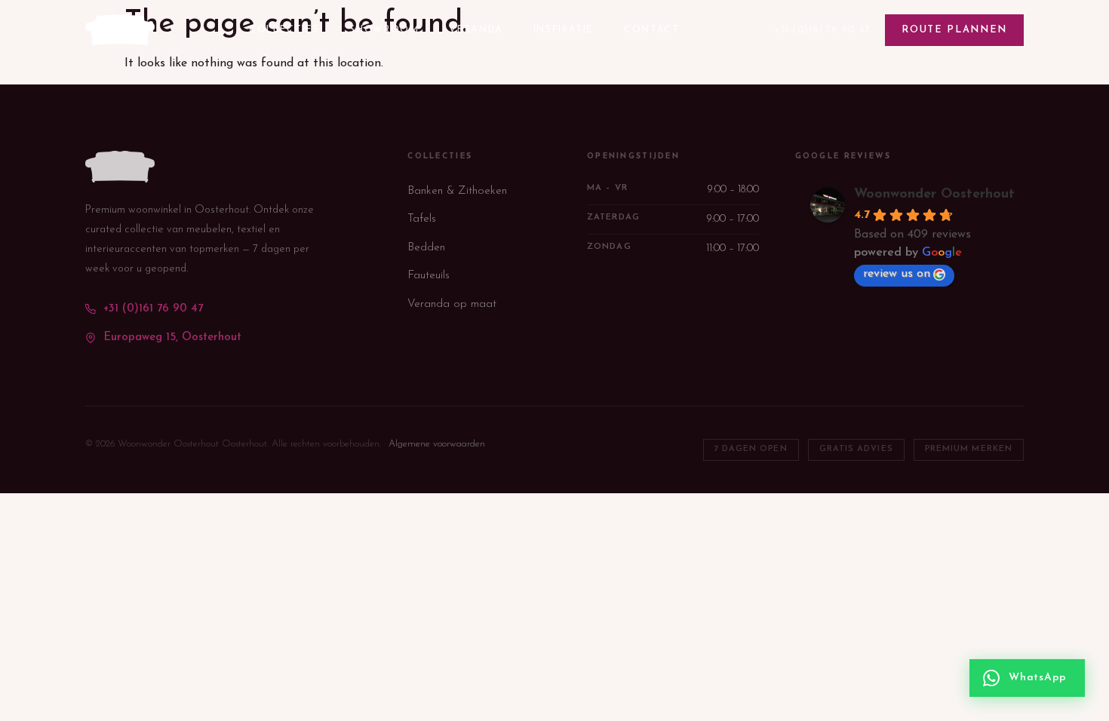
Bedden (426, 247)
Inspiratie (563, 30)
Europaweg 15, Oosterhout (172, 337)
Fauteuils (428, 275)
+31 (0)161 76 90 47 (822, 30)
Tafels (421, 219)
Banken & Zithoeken (457, 191)
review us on (896, 274)
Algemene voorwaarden (437, 444)
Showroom (384, 30)
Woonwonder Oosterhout (934, 194)
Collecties (284, 30)
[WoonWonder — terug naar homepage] (120, 30)
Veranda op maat (451, 304)
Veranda (475, 30)
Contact (651, 30)
